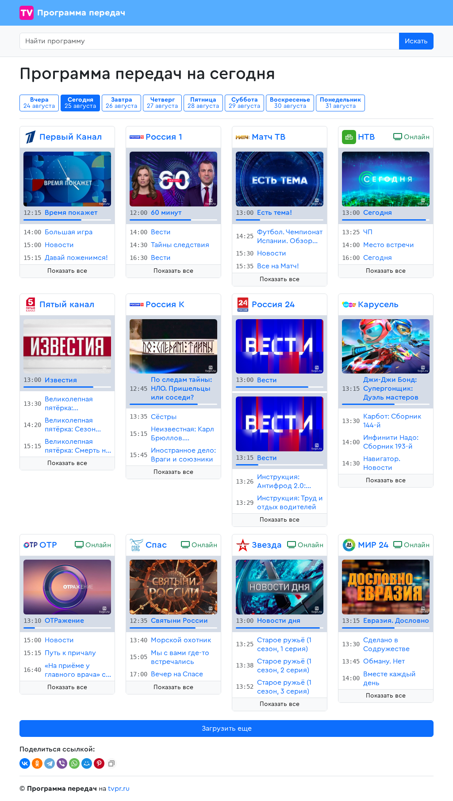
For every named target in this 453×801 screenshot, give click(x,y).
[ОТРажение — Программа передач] (67, 586)
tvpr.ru (119, 788)
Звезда (267, 545)
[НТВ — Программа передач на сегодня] (349, 137)
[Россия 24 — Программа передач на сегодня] (243, 305)
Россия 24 (273, 304)
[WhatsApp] (74, 763)
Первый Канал (70, 137)
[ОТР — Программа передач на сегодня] (30, 545)
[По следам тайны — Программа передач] (173, 345)
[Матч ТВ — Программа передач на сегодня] (243, 137)
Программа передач (81, 12)
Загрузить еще (227, 728)
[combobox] (209, 41)
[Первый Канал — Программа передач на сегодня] (30, 137)
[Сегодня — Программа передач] (386, 178)
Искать (416, 41)
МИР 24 (373, 545)
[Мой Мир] (86, 763)
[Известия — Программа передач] (67, 345)
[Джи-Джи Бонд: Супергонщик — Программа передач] (386, 345)
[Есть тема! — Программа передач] (279, 178)
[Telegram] (49, 763)
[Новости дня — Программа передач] (279, 586)
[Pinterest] (99, 763)
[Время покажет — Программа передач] (67, 178)
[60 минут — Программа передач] (173, 178)
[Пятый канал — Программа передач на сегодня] (30, 305)
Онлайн (416, 137)
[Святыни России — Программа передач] (173, 586)
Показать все (67, 271)
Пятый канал (66, 304)
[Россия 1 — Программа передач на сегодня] (137, 137)
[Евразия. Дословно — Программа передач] (386, 586)
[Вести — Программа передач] (279, 345)
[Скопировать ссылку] (111, 763)
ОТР (48, 545)
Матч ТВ (268, 137)
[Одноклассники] (37, 763)
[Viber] (62, 763)
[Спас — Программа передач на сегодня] (137, 545)
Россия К (165, 304)
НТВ (366, 137)
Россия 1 (164, 137)
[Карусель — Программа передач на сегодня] (349, 305)
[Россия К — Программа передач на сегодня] (137, 305)
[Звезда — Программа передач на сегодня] (243, 545)
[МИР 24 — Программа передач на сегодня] (349, 545)
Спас (156, 545)
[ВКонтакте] (24, 763)
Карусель (378, 304)
